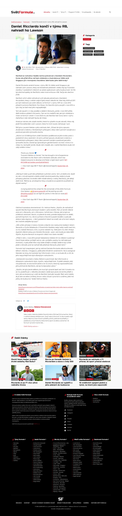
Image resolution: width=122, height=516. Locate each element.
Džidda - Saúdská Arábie (60, 453)
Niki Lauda (76, 450)
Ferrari (15, 444)
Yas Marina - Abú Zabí (59, 482)
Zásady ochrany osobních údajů (43, 503)
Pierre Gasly (36, 458)
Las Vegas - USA (57, 461)
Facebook (70, 410)
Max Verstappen (37, 451)
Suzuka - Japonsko (58, 458)
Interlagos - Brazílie (58, 456)
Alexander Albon (37, 471)
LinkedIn (69, 424)
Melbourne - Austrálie (59, 467)
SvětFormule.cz (16, 22)
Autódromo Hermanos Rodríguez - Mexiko (59, 445)
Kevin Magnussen (98, 464)
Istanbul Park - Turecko (59, 489)
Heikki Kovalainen (98, 458)
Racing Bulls (98, 51)
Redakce (95, 398)
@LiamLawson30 (38, 191)
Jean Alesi (96, 444)
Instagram (70, 412)
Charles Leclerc (37, 450)
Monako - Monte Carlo (59, 470)
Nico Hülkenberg (38, 467)
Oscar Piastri (36, 453)
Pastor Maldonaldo (98, 455)
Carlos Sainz (36, 469)
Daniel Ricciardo (89, 48)
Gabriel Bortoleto (38, 465)
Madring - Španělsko (58, 486)
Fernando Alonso (37, 474)
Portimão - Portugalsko (59, 488)
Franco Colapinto (38, 462)
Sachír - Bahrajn (57, 448)
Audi (14, 455)
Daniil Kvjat (96, 457)
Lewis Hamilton (37, 446)
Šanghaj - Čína (57, 477)
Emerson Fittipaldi (78, 453)
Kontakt (27, 503)
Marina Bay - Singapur (59, 465)
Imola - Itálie (56, 454)
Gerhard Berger (97, 446)
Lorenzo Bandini (97, 460)
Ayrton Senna (76, 460)
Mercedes (16, 443)
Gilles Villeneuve (97, 450)
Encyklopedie (86, 12)
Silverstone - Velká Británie (60, 479)
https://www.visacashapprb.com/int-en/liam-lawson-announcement (38, 293)
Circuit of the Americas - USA (61, 443)
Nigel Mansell (77, 476)
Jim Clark (75, 471)
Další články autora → (31, 326)
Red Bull (15, 448)
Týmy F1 (63, 12)
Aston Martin (16, 458)
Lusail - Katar (56, 463)
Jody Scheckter (77, 472)
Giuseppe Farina (77, 464)
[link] (110, 12)
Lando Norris (36, 448)
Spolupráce (96, 402)
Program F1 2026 (74, 12)
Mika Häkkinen (77, 474)
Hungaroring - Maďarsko (60, 460)
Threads (69, 418)
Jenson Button (77, 469)
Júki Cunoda (36, 476)
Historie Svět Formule (98, 503)
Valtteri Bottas (37, 479)
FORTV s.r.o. (37, 424)
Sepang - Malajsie (58, 491)
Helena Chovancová (27, 69)
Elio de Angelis (97, 448)
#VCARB (24, 162)
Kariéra (86, 503)
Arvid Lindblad (37, 460)
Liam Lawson (88, 51)
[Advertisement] (61, 3)
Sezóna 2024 (87, 54)
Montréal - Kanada (58, 472)
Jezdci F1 (55, 12)
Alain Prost (76, 458)
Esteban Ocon (37, 472)
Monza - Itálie (57, 474)
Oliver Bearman (37, 464)
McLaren (15, 446)
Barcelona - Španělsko (59, 451)
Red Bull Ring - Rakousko (60, 475)
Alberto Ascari (77, 467)
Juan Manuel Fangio (78, 455)
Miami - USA (56, 468)
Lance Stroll (36, 478)
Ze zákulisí (97, 12)
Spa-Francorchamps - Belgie (61, 481)
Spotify (69, 430)
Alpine (15, 451)
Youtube (69, 427)
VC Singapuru (99, 54)
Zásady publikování (64, 503)
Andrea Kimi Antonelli (39, 443)
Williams (15, 457)
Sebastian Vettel (77, 462)
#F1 (66, 160)
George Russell (37, 444)
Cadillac (15, 460)
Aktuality (47, 12)
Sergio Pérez (36, 481)
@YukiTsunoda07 (27, 194)
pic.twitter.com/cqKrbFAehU (38, 162)
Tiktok (69, 421)
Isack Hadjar (36, 455)
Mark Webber (96, 451)
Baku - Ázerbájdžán (58, 449)
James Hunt (76, 465)
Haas (14, 453)
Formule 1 (26, 22)
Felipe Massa (96, 453)
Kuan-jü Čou (96, 462)
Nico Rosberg (76, 451)
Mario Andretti (77, 457)
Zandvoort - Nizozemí (59, 484)
